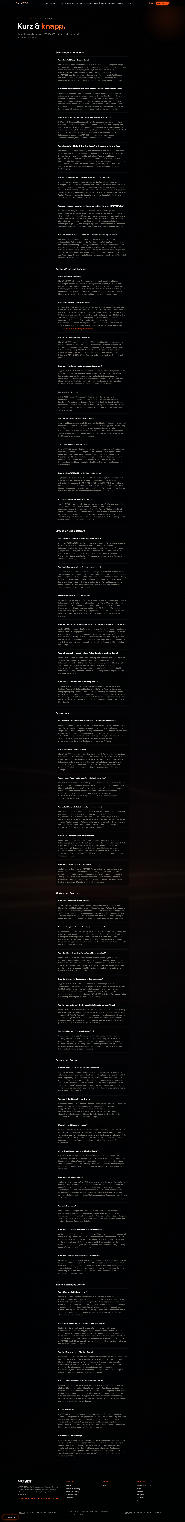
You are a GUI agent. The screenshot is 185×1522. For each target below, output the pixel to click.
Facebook (140, 1498)
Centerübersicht (100, 3)
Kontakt (160, 3)
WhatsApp (140, 1489)
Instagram (140, 1495)
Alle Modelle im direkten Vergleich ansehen (75, 329)
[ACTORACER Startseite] (23, 3)
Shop (129, 3)
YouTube (140, 1492)
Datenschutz (87, 1511)
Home (46, 3)
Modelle (53, 3)
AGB (138, 1501)
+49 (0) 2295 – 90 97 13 (145, 1486)
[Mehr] (167, 3)
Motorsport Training (84, 3)
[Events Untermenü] (125, 3)
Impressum (73, 1511)
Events (120, 3)
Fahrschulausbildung (66, 3)
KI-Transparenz (76, 1514)
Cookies (104, 1511)
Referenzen (112, 3)
